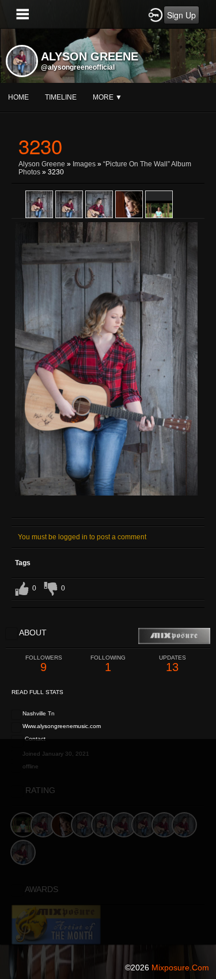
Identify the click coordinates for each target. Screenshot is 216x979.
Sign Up (181, 15)
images (84, 164)
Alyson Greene (41, 164)
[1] (89, 509)
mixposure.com (180, 967)
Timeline (61, 97)
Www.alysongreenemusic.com (61, 726)
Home (18, 97)
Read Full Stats (37, 692)
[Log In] (155, 14)
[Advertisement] (108, 847)
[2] (94, 509)
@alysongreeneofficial (78, 67)
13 (172, 663)
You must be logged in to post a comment (82, 537)
